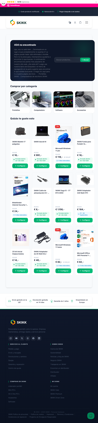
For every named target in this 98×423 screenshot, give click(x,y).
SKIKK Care (54, 390)
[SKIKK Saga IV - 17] (63, 180)
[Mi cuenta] (75, 22)
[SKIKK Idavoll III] (42, 131)
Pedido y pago (13, 349)
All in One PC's (13, 394)
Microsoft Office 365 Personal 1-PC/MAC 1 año (83, 254)
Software (11, 402)
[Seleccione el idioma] (69, 22)
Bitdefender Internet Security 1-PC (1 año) (19, 204)
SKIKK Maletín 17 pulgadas (18, 143)
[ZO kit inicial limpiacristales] (20, 237)
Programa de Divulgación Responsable (43, 417)
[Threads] (27, 338)
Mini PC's (11, 390)
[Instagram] (10, 338)
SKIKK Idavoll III (40, 142)
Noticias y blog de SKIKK (59, 356)
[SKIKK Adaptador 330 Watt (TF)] (85, 180)
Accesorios (12, 398)
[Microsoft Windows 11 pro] (63, 134)
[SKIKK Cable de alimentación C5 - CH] (42, 180)
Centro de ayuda (14, 368)
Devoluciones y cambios (17, 356)
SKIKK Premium (56, 394)
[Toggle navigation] (87, 22)
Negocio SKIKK (56, 360)
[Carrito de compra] (80, 22)
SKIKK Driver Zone (57, 398)
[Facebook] (33, 338)
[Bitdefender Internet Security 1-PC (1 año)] (20, 186)
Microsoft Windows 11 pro (63, 149)
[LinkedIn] (39, 338)
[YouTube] (16, 338)
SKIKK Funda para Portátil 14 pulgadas (84, 143)
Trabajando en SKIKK (58, 364)
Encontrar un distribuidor (59, 368)
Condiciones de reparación (17, 417)
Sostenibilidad (55, 353)
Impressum (50, 414)
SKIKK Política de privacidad (18, 414)
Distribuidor (54, 372)
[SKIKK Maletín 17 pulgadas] (20, 131)
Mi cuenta (54, 386)
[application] (91, 416)
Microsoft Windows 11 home (63, 246)
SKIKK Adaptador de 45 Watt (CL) (40, 253)
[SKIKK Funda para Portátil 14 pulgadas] (85, 131)
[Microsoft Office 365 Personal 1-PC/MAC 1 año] (85, 238)
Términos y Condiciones (65, 414)
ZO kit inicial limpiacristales (18, 253)
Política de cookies (37, 414)
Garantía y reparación (16, 364)
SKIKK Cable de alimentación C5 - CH (41, 192)
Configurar (21, 166)
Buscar (86, 60)
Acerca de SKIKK (56, 349)
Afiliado (53, 376)
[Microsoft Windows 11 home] (63, 234)
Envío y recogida (14, 353)
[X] (22, 338)
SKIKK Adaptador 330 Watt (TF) (84, 192)
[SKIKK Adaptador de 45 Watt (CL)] (42, 237)
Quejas (11, 360)
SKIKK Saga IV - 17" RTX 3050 (63, 192)
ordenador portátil (15, 386)
